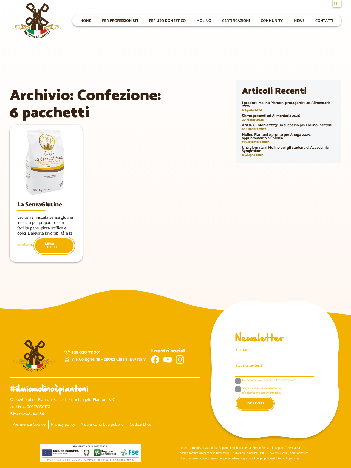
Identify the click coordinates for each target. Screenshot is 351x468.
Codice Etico (141, 424)
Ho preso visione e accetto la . (269, 380)
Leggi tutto (51, 245)
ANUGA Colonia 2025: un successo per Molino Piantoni (287, 125)
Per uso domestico (167, 21)
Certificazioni (236, 21)
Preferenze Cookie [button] (29, 424)
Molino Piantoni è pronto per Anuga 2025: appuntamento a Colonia (276, 136)
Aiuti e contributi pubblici (102, 424)
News (299, 21)
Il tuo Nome (243, 349)
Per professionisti (120, 21)
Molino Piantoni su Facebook (155, 359)
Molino (204, 21)
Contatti (324, 21)
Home (85, 21)
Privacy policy (63, 424)
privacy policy (287, 380)
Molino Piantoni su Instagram (180, 359)
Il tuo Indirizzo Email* (249, 365)
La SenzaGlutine (39, 205)
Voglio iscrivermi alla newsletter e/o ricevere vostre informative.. (261, 390)
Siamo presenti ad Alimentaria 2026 (271, 116)
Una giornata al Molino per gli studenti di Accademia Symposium (285, 149)
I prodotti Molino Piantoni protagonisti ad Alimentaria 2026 (286, 105)
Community (272, 21)
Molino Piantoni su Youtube (167, 359)
